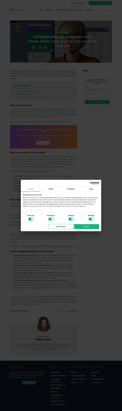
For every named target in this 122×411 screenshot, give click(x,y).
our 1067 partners (34, 197)
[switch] (50, 219)
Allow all (86, 226)
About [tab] (91, 189)
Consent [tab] (31, 189)
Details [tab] (51, 189)
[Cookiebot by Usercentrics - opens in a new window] (91, 183)
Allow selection (60, 226)
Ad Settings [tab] (71, 189)
